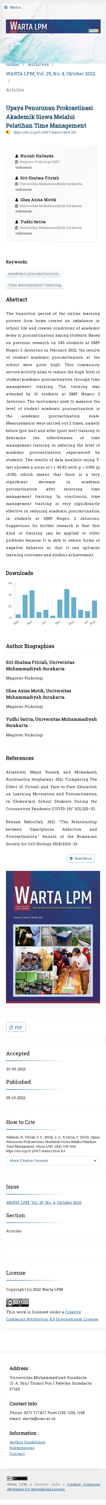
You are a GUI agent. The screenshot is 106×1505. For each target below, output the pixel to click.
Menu (15, 7)
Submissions (22, 1447)
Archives (38, 64)
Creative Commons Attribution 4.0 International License (53, 1487)
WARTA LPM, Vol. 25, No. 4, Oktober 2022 (50, 73)
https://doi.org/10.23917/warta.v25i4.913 (45, 132)
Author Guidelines (27, 1442)
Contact (17, 1453)
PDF (18, 1027)
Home (12, 64)
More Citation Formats (29, 1160)
